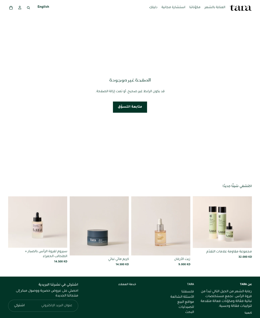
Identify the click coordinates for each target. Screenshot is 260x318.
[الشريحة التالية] (199, 222)
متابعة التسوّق (130, 107)
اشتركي (19, 305)
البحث (189, 312)
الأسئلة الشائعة (182, 297)
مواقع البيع (185, 302)
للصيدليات (186, 307)
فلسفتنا (187, 292)
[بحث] (28, 7)
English (43, 7)
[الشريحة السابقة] (246, 222)
